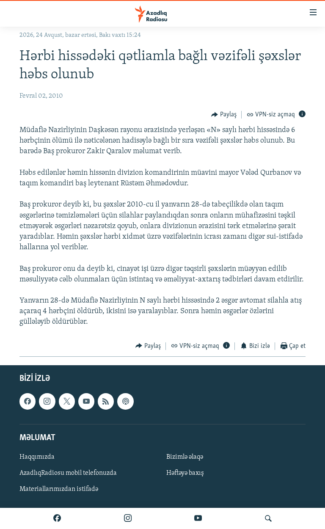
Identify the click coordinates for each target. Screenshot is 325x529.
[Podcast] (125, 402)
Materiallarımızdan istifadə (58, 489)
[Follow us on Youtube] (86, 402)
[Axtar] (268, 518)
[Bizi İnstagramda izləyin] (128, 518)
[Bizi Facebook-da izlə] (57, 518)
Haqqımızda (37, 457)
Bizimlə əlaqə (184, 457)
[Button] (224, 114)
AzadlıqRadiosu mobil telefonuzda (68, 473)
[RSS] (106, 402)
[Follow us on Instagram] (47, 402)
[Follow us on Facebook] (27, 402)
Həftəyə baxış (185, 473)
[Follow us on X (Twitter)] (67, 402)
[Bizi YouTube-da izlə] (198, 518)
